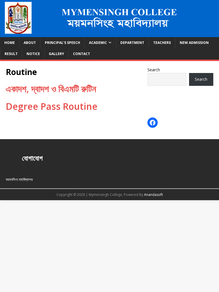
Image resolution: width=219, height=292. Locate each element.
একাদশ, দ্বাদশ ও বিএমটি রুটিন (51, 88)
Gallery (56, 53)
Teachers (162, 42)
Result (11, 53)
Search (153, 69)
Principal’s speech (62, 42)
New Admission (194, 42)
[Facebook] (152, 122)
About (30, 42)
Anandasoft (153, 194)
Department (132, 42)
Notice (33, 53)
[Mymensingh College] (109, 33)
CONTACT (81, 53)
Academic (98, 42)
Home (9, 42)
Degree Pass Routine (52, 106)
